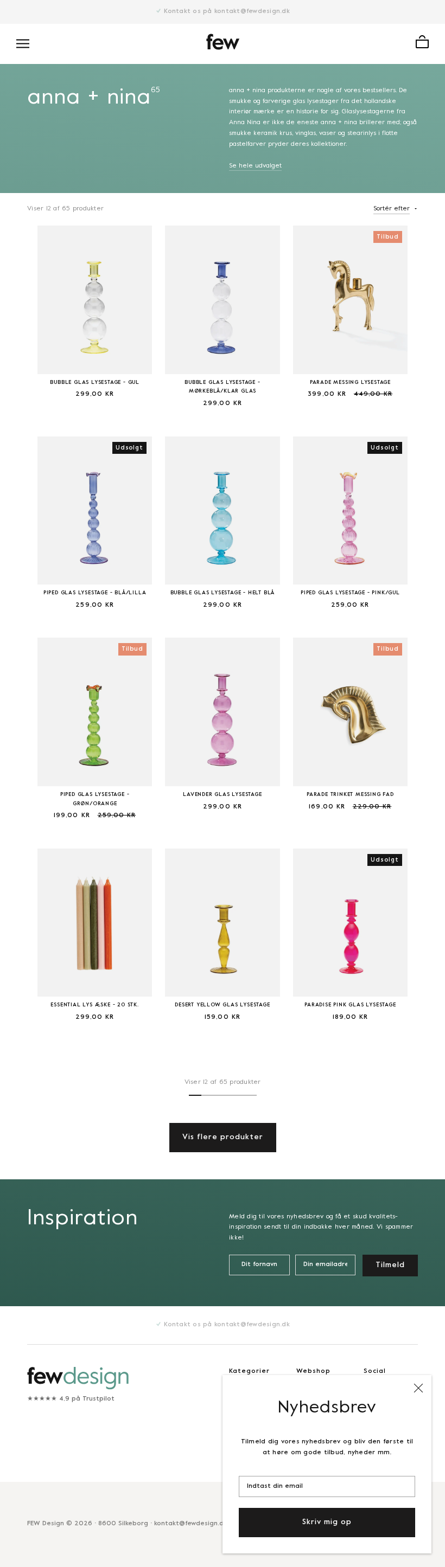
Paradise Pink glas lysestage (350, 1005)
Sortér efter (391, 208)
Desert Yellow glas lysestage (222, 1005)
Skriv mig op (327, 1522)
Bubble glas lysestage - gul (94, 382)
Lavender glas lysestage (222, 794)
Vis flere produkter (222, 1137)
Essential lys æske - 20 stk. (94, 1005)
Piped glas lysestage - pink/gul (350, 592)
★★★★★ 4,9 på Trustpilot (71, 1399)
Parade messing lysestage (350, 382)
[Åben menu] (22, 43)
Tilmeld (390, 1265)
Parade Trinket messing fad (350, 794)
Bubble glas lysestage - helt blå (222, 592)
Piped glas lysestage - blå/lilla (95, 592)
